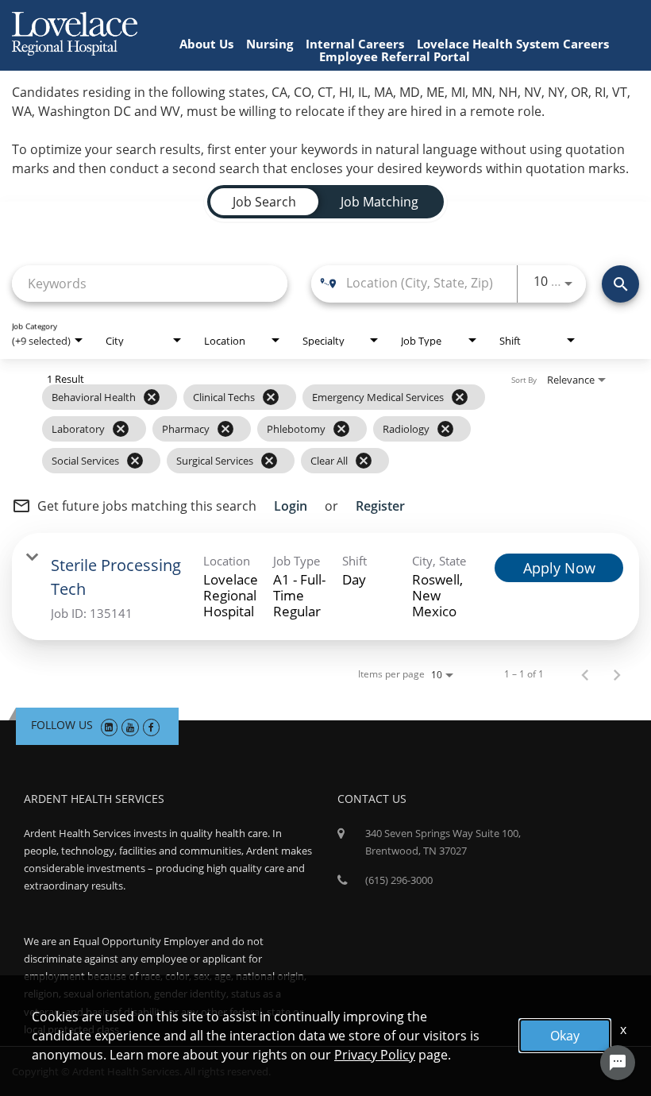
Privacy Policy (374, 1054)
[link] (325, 586)
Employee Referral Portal (394, 56)
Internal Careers (355, 44)
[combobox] (150, 283)
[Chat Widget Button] (617, 1062)
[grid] (294, 429)
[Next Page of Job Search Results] (617, 674)
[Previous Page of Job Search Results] (585, 674)
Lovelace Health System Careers (513, 44)
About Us (206, 44)
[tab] (264, 201)
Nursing (269, 44)
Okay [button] (565, 1035)
